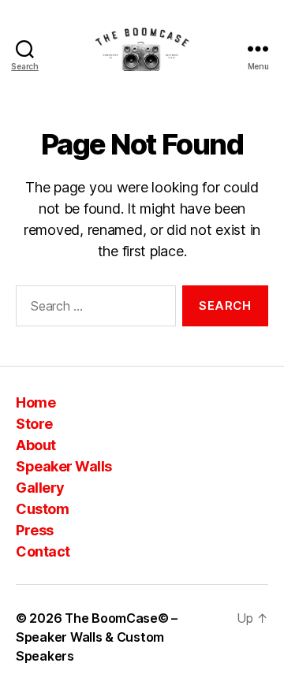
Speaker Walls (64, 466)
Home (35, 402)
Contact (43, 551)
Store (34, 423)
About (36, 445)
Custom (42, 509)
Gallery (40, 487)
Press (35, 530)
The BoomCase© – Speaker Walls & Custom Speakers (97, 637)
